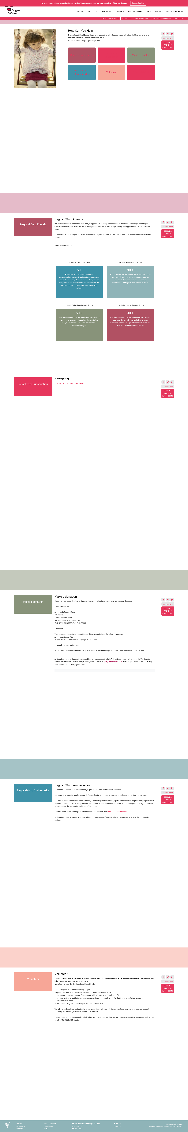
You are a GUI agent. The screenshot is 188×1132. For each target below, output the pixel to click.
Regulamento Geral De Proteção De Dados (86, 1124)
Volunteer (178, 18)
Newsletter (127, 18)
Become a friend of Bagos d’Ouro (167, 45)
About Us (80, 12)
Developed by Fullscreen (173, 1126)
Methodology (106, 12)
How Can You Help (135, 12)
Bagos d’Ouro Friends (110, 18)
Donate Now (168, 38)
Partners (120, 12)
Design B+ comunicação (156, 1126)
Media (148, 12)
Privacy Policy (77, 1129)
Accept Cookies (138, 3)
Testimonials (48, 1126)
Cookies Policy (77, 1126)
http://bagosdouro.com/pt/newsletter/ (69, 383)
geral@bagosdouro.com (112, 662)
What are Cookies (120, 3)
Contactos (117, 1126)
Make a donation (141, 18)
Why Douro (92, 12)
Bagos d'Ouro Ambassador (161, 18)
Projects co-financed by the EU (169, 12)
